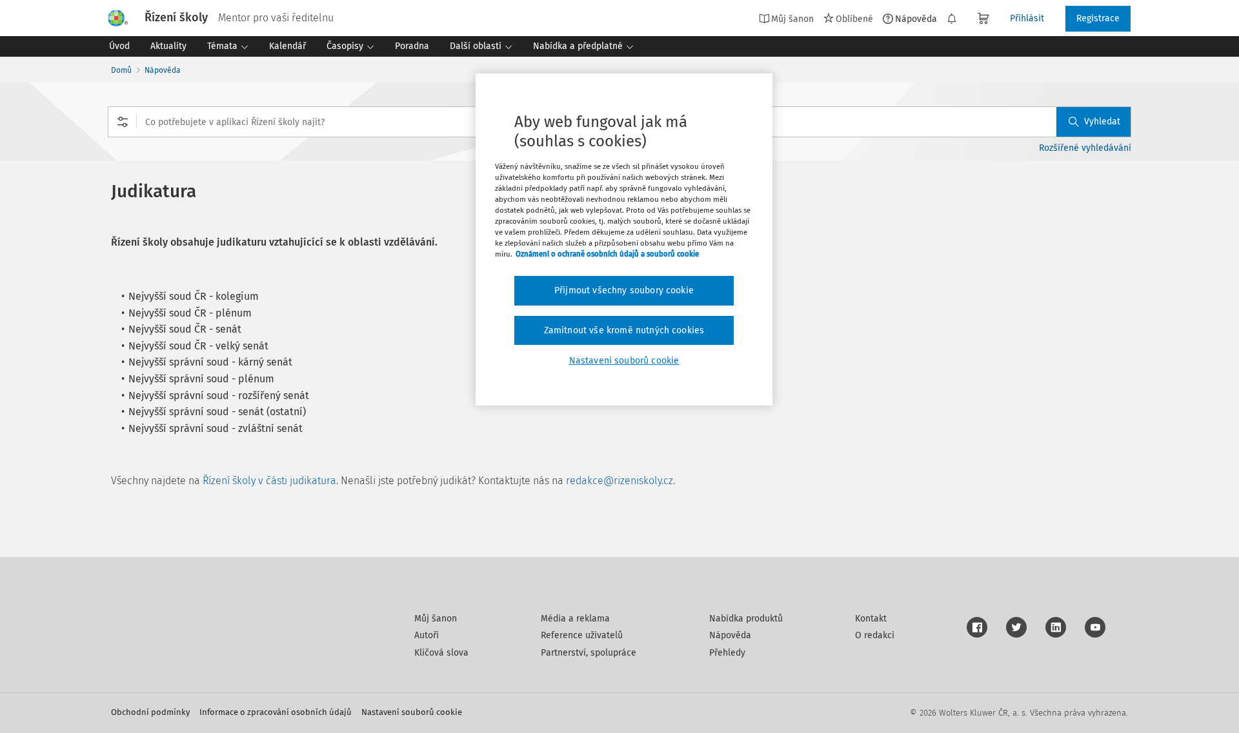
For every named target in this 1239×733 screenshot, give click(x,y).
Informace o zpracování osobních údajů (275, 712)
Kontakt (871, 618)
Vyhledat (1102, 121)
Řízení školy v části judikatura (269, 480)
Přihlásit (1027, 18)
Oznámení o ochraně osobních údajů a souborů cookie (607, 254)
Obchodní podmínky (150, 712)
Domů (121, 70)
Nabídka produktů (746, 618)
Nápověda (916, 19)
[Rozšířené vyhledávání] (122, 122)
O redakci (874, 635)
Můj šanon (435, 618)
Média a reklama (575, 618)
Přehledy (727, 652)
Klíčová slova (441, 652)
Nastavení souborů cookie (411, 712)
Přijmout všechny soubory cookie (624, 290)
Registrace (1098, 18)
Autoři (426, 635)
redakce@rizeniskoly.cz (619, 480)
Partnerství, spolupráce (588, 652)
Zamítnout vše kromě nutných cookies (624, 330)
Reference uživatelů (582, 635)
